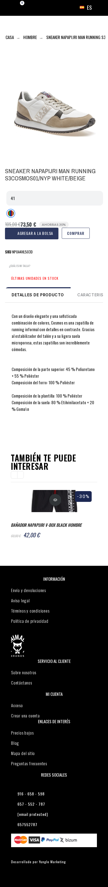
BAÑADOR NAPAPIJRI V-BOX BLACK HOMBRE (46, 524)
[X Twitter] (20, 430)
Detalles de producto (38, 294)
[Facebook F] (9, 430)
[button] (17, 266)
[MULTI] (10, 213)
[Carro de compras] (17, 7)
